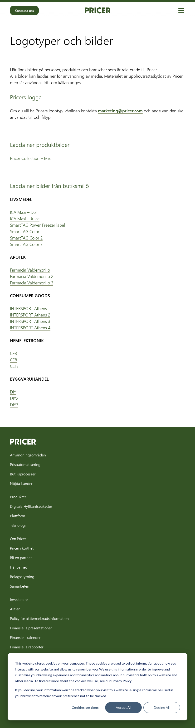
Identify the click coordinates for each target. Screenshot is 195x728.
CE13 (14, 366)
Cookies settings (85, 707)
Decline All (162, 707)
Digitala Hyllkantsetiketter (31, 506)
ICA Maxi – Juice (24, 218)
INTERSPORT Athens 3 (30, 321)
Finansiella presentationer (31, 627)
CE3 (13, 353)
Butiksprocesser (22, 473)
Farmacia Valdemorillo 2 (31, 276)
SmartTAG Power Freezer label (37, 225)
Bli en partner (21, 557)
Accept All (123, 707)
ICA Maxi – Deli (24, 212)
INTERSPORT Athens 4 (30, 327)
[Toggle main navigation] (181, 10)
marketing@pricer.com (120, 111)
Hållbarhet (18, 567)
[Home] (98, 10)
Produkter (18, 496)
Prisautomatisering (25, 464)
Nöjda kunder (21, 483)
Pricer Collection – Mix (30, 158)
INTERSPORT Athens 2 (30, 315)
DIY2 (14, 398)
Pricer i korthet (22, 548)
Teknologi (18, 525)
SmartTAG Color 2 (26, 238)
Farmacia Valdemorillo (30, 270)
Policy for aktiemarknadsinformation (39, 618)
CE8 (13, 360)
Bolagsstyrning (22, 576)
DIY (13, 392)
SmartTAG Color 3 (26, 244)
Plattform (17, 515)
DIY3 (14, 404)
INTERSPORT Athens (28, 308)
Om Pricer (18, 538)
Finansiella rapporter (26, 646)
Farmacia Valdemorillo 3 (31, 283)
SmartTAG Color (24, 231)
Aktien (15, 608)
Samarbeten (19, 586)
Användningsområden (28, 454)
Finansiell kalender (25, 637)
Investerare (19, 599)
